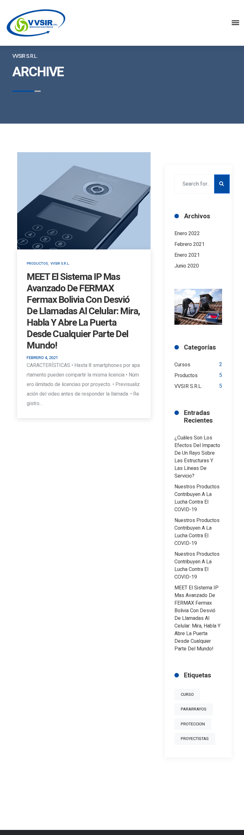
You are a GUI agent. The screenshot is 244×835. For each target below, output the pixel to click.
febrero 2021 (189, 244)
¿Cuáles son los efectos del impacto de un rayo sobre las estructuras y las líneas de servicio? (197, 457)
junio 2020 (186, 266)
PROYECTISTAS (195, 739)
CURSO (187, 694)
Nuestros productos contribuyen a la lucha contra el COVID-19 (197, 498)
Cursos (182, 365)
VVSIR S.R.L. (60, 263)
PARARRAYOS (194, 709)
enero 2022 (187, 233)
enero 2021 (187, 255)
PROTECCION (193, 724)
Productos (37, 263)
